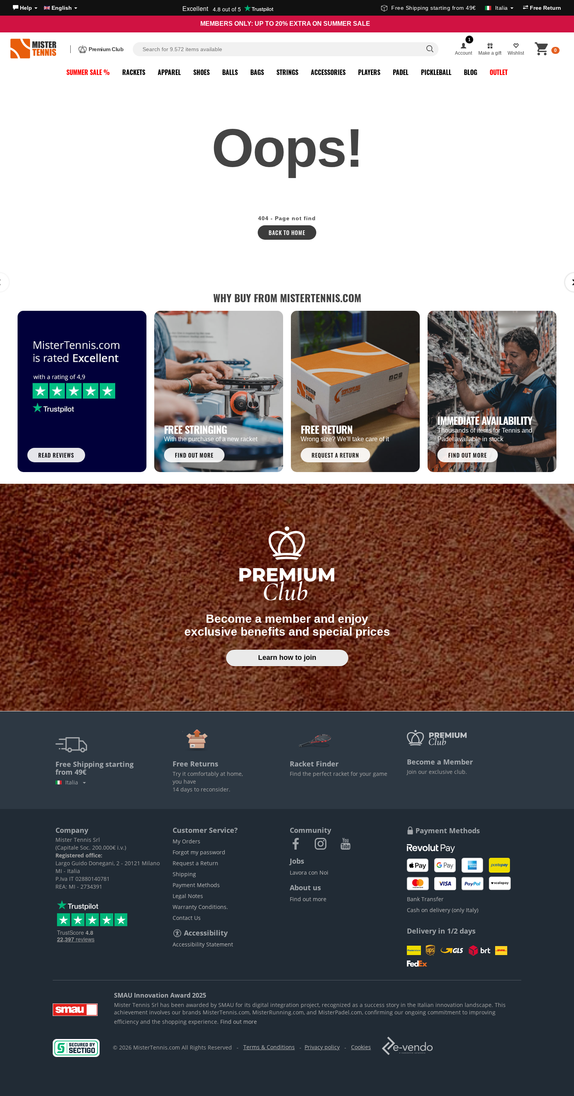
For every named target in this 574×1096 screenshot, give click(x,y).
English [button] (61, 8)
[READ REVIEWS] (82, 391)
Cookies (361, 1047)
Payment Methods (196, 885)
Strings (287, 72)
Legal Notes (188, 896)
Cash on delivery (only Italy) (442, 910)
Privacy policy (322, 1047)
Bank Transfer (425, 899)
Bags (257, 72)
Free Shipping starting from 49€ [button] (449, 8)
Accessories (328, 72)
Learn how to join (287, 657)
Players (369, 72)
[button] (25, 8)
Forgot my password (199, 852)
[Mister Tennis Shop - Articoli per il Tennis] (33, 49)
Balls (230, 72)
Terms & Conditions (269, 1047)
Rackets (133, 72)
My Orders (186, 841)
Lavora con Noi (309, 872)
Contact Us (187, 917)
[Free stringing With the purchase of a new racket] (218, 391)
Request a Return (195, 863)
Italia (73, 782)
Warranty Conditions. (200, 907)
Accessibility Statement (203, 944)
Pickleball (436, 72)
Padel (400, 72)
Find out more (308, 899)
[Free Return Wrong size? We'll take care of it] (355, 391)
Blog (470, 72)
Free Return (544, 8)
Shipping (184, 874)
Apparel (169, 72)
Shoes (201, 72)
